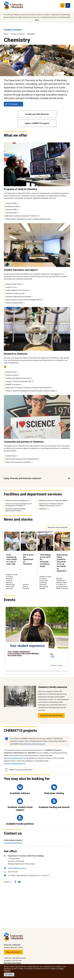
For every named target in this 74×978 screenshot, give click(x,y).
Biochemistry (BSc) (12, 206)
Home (6, 34)
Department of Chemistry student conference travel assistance (28, 388)
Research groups (11, 375)
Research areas (10, 372)
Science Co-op (10, 287)
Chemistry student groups (14, 293)
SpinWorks (43, 509)
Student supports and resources (17, 290)
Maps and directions (13, 952)
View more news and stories (58, 527)
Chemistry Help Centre (13, 284)
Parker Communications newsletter (18, 462)
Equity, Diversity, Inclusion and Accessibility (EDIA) (23, 300)
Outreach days (10, 456)
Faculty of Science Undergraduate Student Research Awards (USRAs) (30, 391)
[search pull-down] (62, 5)
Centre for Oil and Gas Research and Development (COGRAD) (18, 505)
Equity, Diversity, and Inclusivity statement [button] (22, 478)
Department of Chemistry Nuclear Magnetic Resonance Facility (51, 505)
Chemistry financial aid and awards (18, 296)
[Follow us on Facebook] (15, 881)
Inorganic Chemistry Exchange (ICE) (18, 381)
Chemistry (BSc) (11, 203)
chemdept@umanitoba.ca (13, 843)
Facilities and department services (17, 378)
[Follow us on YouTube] (19, 881)
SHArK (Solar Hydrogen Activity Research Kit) (21, 459)
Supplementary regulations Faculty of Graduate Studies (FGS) (27, 219)
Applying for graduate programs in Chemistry (21, 216)
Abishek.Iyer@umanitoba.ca (34, 744)
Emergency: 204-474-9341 (13, 960)
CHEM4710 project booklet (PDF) (21, 770)
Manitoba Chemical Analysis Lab (17, 500)
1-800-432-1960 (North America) (15, 958)
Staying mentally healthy (14, 303)
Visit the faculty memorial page (51, 715)
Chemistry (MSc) (11, 209)
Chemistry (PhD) (11, 213)
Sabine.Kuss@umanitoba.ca (14, 758)
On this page (12, 104)
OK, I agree (9, 974)
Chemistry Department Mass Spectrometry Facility (15, 510)
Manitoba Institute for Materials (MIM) (53, 500)
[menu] (68, 5)
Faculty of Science (13, 30)
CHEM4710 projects (12, 384)
